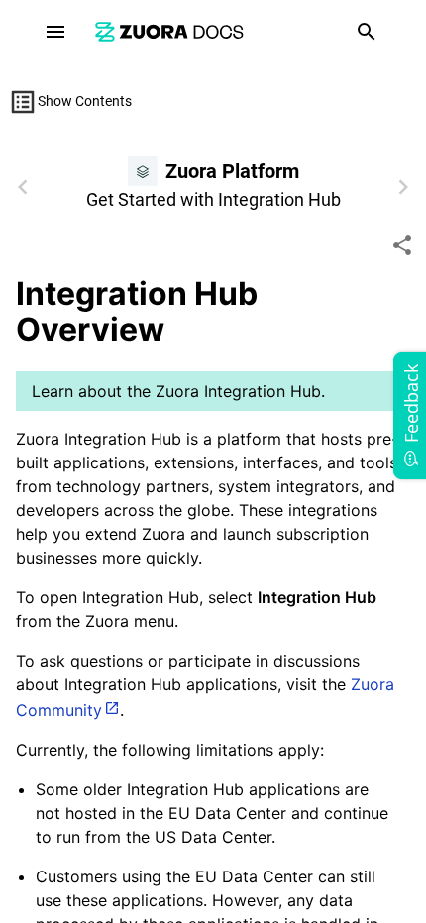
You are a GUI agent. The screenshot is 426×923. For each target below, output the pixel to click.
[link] (169, 31)
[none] (402, 244)
